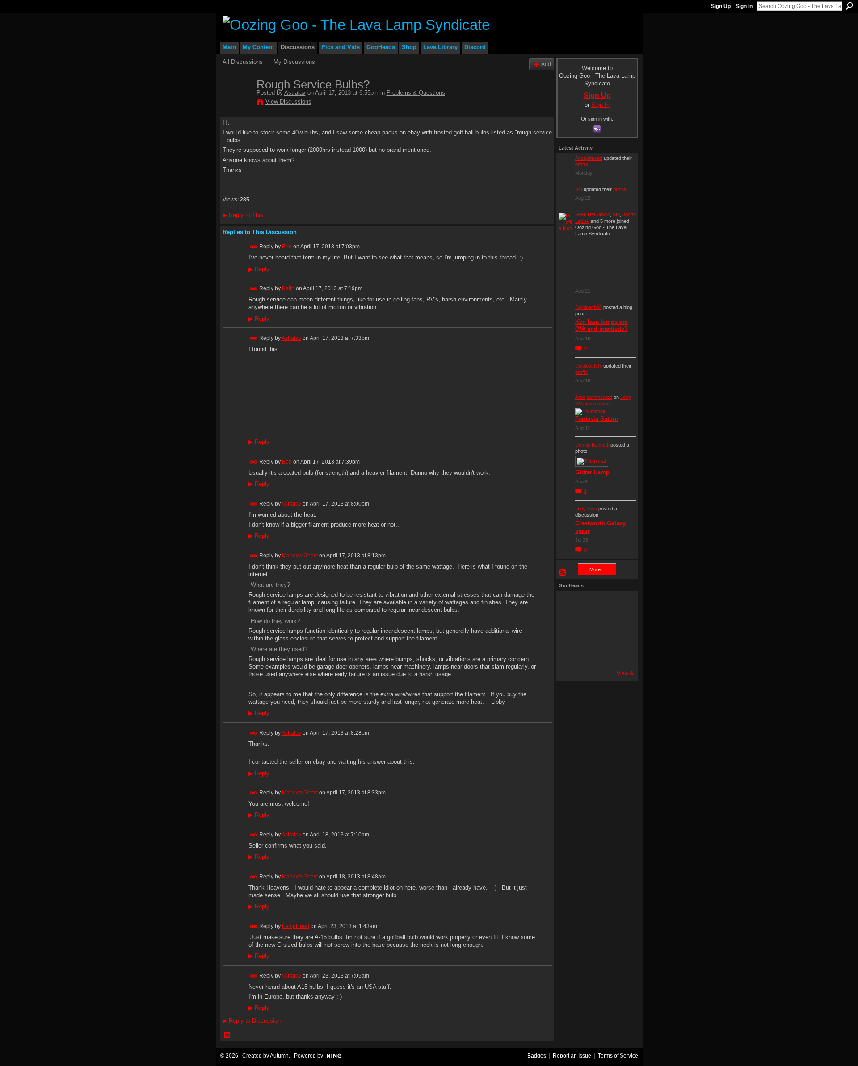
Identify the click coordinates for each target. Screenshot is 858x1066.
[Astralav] (237, 103)
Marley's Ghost (300, 555)
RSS (227, 1035)
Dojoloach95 (588, 307)
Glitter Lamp (592, 472)
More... (597, 569)
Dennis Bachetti (592, 444)
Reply (258, 269)
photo (603, 403)
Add (546, 64)
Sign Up (721, 6)
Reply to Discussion (252, 1020)
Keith (288, 288)
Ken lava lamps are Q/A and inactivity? (601, 325)
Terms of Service (618, 1056)
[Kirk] (595, 629)
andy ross (586, 508)
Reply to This (243, 215)
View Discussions (288, 101)
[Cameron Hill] (595, 605)
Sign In (744, 6)
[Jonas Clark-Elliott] (570, 629)
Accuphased (588, 158)
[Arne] (595, 653)
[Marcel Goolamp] (619, 653)
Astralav (295, 92)
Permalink (253, 246)
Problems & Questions (416, 92)
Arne (580, 397)
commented (599, 397)
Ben (287, 462)
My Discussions (294, 62)
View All (626, 673)
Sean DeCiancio (592, 214)
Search (849, 6)
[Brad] (619, 629)
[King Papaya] (570, 605)
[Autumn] (570, 653)
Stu (578, 189)
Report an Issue (572, 1056)
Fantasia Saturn (596, 418)
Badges (536, 1056)
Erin (287, 246)
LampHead (295, 926)
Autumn (279, 1056)
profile (581, 164)
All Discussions (243, 62)
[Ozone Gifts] (619, 605)
